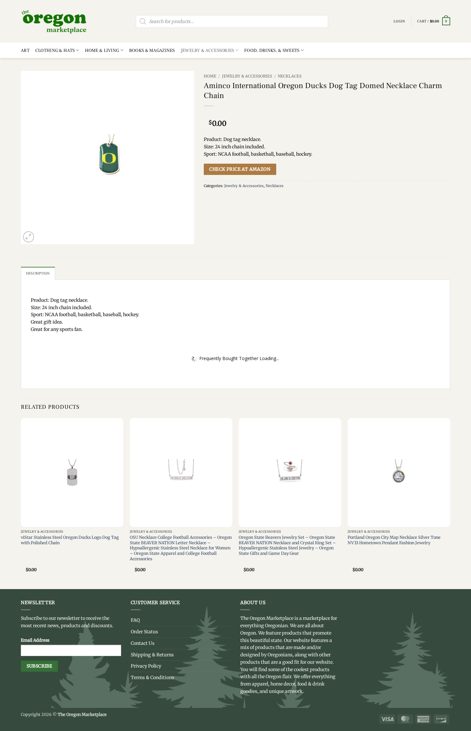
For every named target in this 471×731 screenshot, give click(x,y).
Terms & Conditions (152, 677)
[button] (433, 21)
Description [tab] (38, 273)
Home (210, 76)
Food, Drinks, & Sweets (271, 50)
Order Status (144, 632)
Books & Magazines (152, 50)
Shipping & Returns (152, 655)
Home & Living (102, 50)
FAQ (135, 620)
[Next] (450, 502)
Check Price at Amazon (239, 169)
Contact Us (142, 643)
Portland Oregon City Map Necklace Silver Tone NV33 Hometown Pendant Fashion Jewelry (394, 540)
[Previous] (21, 502)
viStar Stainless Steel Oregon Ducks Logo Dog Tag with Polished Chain (70, 540)
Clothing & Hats (55, 50)
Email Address (35, 640)
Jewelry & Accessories (207, 50)
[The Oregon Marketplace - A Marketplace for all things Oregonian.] (54, 21)
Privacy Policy (146, 666)
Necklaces (290, 76)
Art (25, 50)
